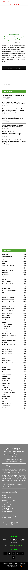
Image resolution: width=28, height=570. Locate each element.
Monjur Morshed (6, 360)
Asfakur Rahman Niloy (8, 265)
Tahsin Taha (5, 387)
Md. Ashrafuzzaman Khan (8, 347)
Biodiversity (5, 274)
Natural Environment (7, 362)
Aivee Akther (5, 261)
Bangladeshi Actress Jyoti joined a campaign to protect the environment (14, 39)
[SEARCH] (24, 84)
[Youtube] (13, 557)
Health (4, 322)
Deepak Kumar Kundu (7, 283)
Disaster (4, 286)
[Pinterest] (18, 553)
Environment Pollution (8, 297)
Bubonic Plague (8, 324)
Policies (5, 2)
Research (4, 371)
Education (4, 292)
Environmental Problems (8, 310)
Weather (4, 401)
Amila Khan (5, 263)
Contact (10, 2)
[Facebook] (5, 553)
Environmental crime (7, 304)
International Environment (8, 335)
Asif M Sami (5, 268)
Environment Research (8, 301)
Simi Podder (5, 381)
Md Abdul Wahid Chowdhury (9, 344)
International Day (6, 333)
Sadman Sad (5, 376)
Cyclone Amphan (6, 281)
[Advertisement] (14, 164)
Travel (4, 394)
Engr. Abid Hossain (7, 295)
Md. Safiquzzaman (7, 353)
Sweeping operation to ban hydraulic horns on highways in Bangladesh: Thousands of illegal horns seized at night (13, 110)
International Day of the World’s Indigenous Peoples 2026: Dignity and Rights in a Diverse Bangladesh (14, 141)
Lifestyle (4, 342)
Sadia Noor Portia (7, 374)
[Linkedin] (22, 553)
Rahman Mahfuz (6, 369)
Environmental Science (8, 313)
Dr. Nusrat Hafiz (6, 288)
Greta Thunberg (6, 320)
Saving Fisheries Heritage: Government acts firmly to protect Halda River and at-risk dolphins (13, 118)
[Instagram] (13, 553)
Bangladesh (5, 272)
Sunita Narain (5, 385)
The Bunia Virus (8, 329)
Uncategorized (6, 396)
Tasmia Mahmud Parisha (8, 392)
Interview (4, 338)
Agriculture (5, 259)
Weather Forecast (6, 403)
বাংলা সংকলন (22, 2)
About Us (16, 2)
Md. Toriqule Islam (7, 356)
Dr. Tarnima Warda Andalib (9, 290)
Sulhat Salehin (6, 383)
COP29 (4, 279)
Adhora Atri (5, 254)
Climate (4, 277)
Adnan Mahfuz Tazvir (7, 256)
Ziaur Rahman (5, 408)
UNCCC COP (5, 399)
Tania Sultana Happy (7, 389)
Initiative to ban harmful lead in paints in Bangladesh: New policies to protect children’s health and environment (12, 133)
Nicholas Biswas (6, 365)
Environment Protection (13, 34)
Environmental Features (8, 308)
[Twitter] (9, 553)
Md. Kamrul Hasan (7, 349)
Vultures (6, 331)
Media (4, 358)
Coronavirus (7, 326)
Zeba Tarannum (6, 405)
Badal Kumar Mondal (7, 270)
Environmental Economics (9, 306)
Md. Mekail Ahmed (7, 351)
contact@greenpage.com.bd (17, 545)
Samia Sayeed (6, 378)
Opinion (4, 367)
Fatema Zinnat (6, 315)
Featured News (6, 317)
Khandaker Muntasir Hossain (9, 340)
